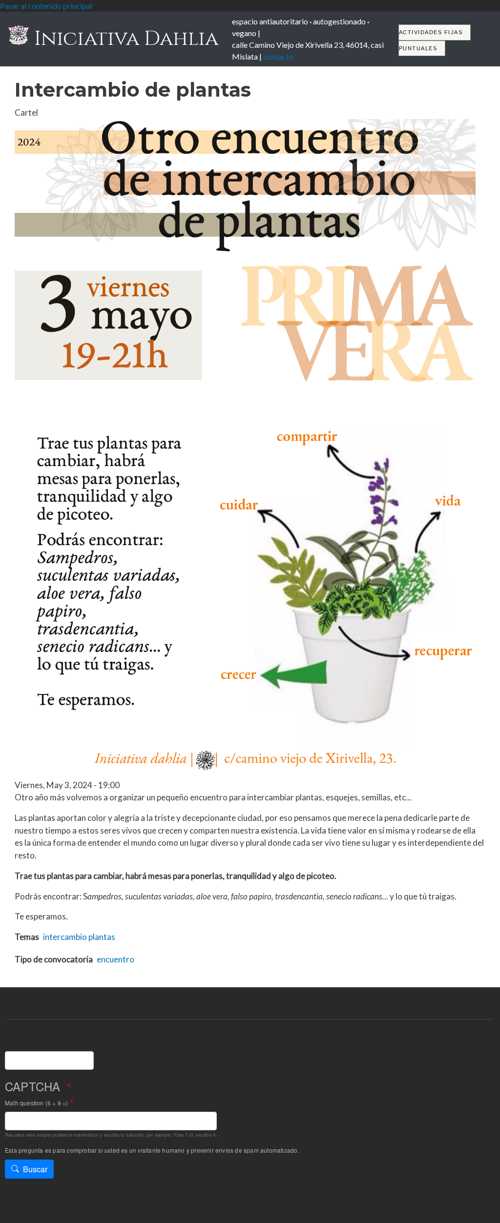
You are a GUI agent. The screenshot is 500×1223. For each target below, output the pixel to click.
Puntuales (418, 48)
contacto (278, 56)
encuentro (115, 959)
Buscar (35, 1169)
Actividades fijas (431, 32)
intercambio (65, 937)
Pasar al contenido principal (46, 5)
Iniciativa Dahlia (123, 38)
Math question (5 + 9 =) (36, 1103)
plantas (101, 937)
